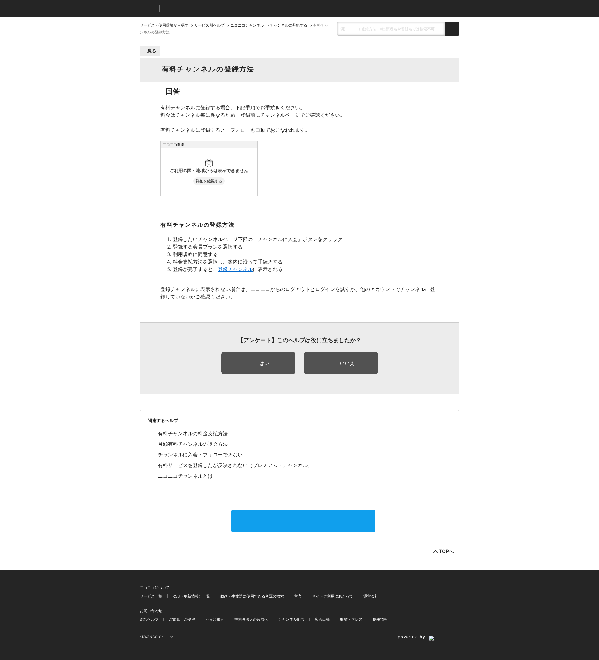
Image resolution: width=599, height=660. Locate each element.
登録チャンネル (235, 269)
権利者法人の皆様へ (251, 619)
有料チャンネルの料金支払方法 (193, 433)
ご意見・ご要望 (182, 619)
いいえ (347, 363)
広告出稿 (322, 619)
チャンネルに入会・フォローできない (200, 454)
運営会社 (370, 596)
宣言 (298, 596)
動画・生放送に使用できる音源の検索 (252, 596)
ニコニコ (148, 8)
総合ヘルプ (149, 619)
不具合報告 (214, 619)
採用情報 (380, 619)
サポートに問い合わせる (303, 521)
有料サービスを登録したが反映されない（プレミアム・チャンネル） (235, 465)
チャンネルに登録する (288, 25)
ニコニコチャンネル (247, 25)
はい (264, 363)
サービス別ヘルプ (209, 25)
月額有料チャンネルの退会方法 (193, 444)
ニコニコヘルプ (197, 8)
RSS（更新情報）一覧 (191, 596)
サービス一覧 (151, 596)
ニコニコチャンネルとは (185, 476)
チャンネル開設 (291, 619)
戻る (152, 50)
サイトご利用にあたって (332, 596)
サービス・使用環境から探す (164, 25)
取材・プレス (351, 619)
